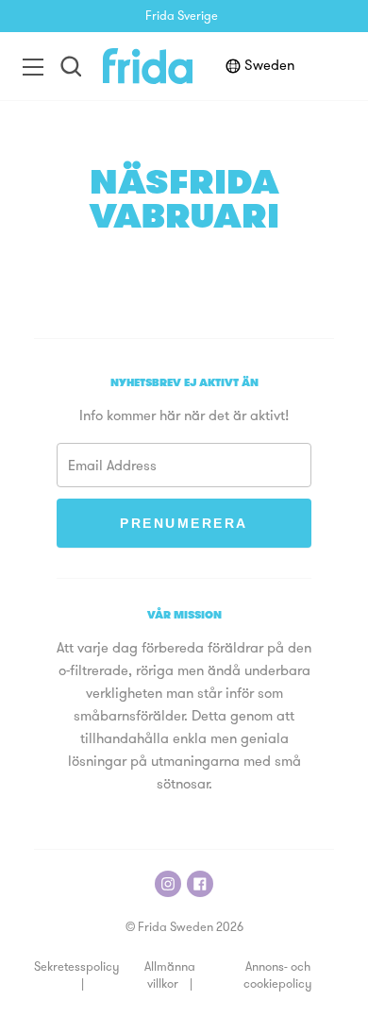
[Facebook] (200, 884)
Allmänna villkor (169, 976)
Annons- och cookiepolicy (277, 976)
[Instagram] (168, 884)
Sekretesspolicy (76, 967)
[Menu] (33, 66)
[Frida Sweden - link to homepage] (147, 66)
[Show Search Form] (70, 66)
